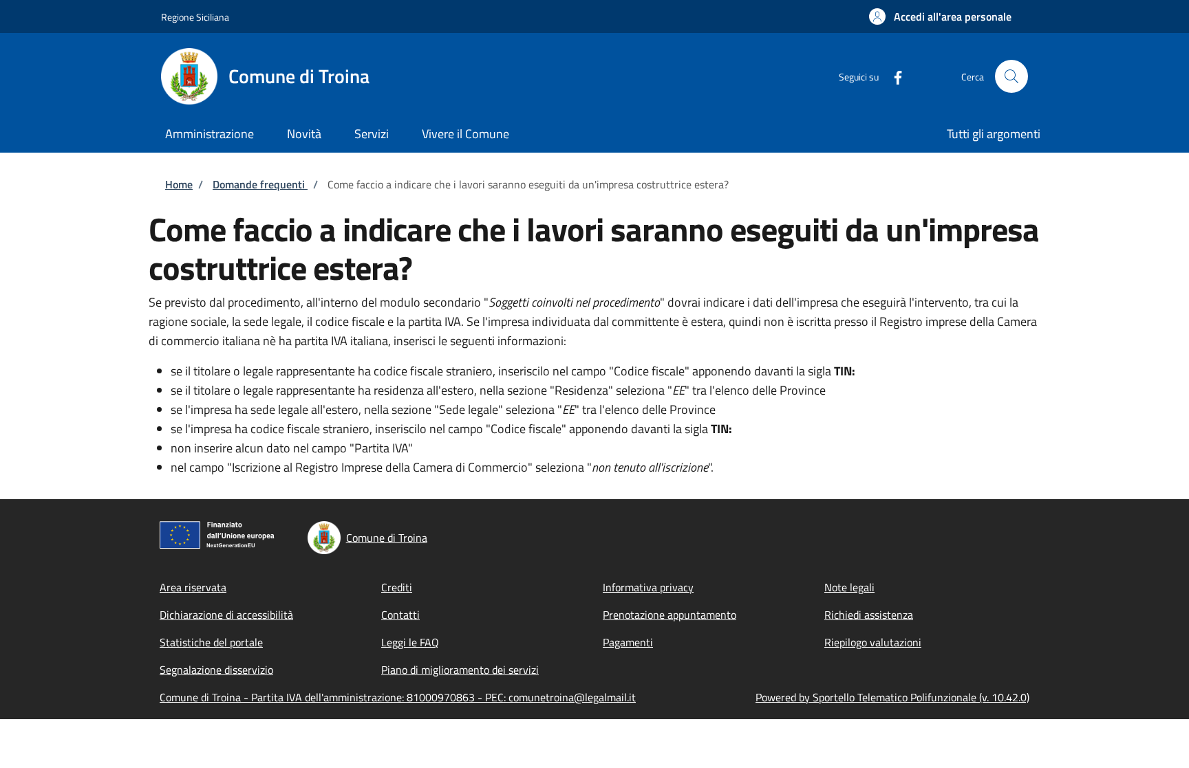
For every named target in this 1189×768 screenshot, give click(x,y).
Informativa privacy (648, 587)
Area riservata (193, 587)
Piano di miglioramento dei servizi (460, 669)
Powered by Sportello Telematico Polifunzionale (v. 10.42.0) (892, 697)
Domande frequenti (260, 184)
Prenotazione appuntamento (669, 614)
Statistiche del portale (211, 642)
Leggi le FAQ (410, 642)
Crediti (396, 587)
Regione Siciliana (195, 17)
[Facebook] (892, 76)
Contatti (400, 614)
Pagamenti (628, 642)
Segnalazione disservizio (216, 669)
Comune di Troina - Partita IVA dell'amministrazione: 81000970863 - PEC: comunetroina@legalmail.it (398, 697)
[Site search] (1011, 76)
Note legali (849, 587)
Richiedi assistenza (868, 614)
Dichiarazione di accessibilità (226, 614)
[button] (940, 16)
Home (179, 184)
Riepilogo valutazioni (872, 642)
